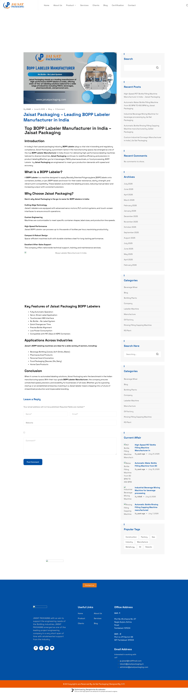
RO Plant (127, 330)
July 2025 (128, 243)
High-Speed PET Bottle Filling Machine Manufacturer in (145, 448)
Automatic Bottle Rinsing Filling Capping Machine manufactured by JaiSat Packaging (141, 128)
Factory (144, 537)
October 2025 (130, 227)
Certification (118, 5)
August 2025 (129, 238)
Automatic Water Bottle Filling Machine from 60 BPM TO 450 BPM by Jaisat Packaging (141, 105)
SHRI (123, 684)
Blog (105, 5)
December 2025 (131, 216)
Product (70, 5)
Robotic (148, 547)
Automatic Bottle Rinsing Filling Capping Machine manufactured (146, 507)
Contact (132, 5)
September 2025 (131, 232)
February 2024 (130, 265)
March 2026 (129, 200)
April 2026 (128, 194)
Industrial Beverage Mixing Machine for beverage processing (147, 490)
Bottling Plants (130, 298)
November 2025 (131, 222)
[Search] (158, 354)
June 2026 (128, 189)
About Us (57, 5)
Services (84, 5)
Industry (129, 542)
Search (128, 59)
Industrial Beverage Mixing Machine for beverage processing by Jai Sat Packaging (141, 117)
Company (128, 303)
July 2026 (128, 184)
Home (46, 5)
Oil (140, 547)
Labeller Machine (131, 309)
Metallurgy (130, 547)
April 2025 (128, 259)
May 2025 (128, 254)
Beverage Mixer (131, 287)
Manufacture (130, 314)
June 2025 (128, 249)
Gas (153, 537)
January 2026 (130, 211)
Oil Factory (128, 319)
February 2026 (130, 205)
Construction (131, 537)
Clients (96, 5)
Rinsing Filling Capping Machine (138, 325)
